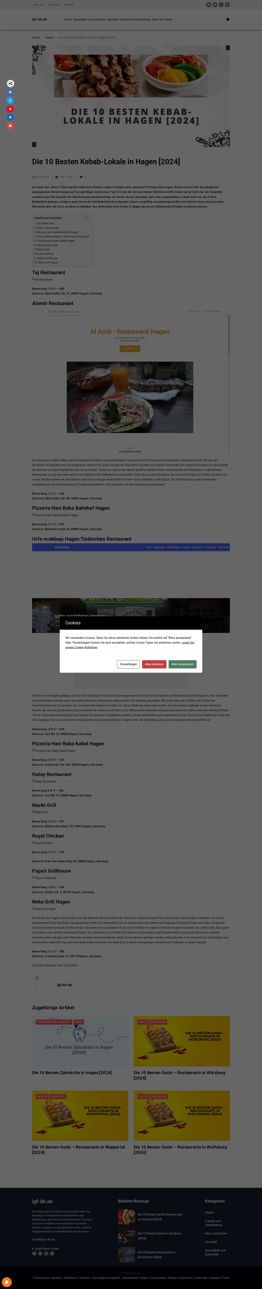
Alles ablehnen (154, 664)
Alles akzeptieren (183, 664)
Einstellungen (128, 664)
